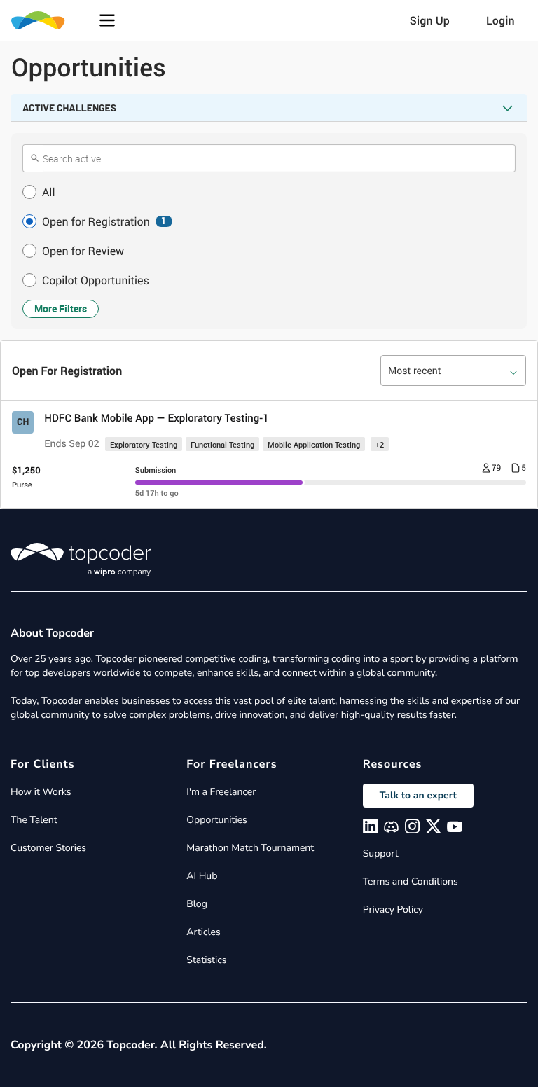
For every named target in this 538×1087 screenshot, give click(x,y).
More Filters (60, 308)
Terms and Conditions (410, 881)
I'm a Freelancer (221, 791)
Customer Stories (48, 847)
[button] (107, 20)
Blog (196, 904)
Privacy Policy (393, 909)
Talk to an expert (418, 795)
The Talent (34, 819)
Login (500, 20)
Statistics (206, 960)
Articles (203, 932)
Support (381, 853)
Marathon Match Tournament (250, 847)
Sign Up (430, 20)
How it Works (41, 791)
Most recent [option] (414, 371)
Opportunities (216, 819)
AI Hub (201, 875)
